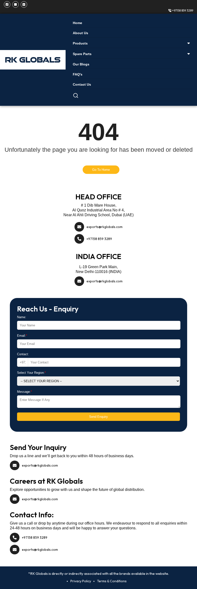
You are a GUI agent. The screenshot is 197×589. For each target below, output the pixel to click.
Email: (22, 335)
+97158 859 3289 (182, 10)
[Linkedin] (24, 4)
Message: (24, 391)
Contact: (23, 354)
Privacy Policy (80, 581)
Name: (21, 317)
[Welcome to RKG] (33, 59)
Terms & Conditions (112, 581)
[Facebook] (7, 4)
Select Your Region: (31, 372)
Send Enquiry (98, 416)
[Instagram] (15, 4)
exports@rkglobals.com (104, 227)
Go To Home (101, 169)
